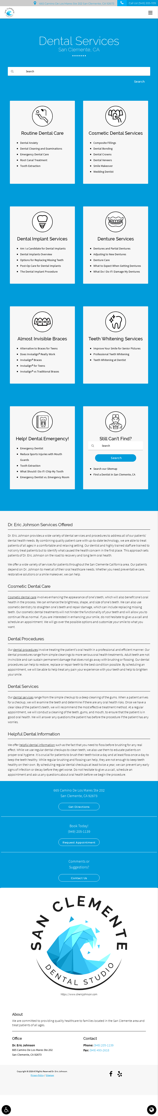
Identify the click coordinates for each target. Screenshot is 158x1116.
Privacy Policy (37, 1075)
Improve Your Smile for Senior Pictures (117, 348)
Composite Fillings (104, 143)
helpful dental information (37, 745)
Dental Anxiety (29, 143)
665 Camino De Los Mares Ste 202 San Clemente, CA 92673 (76, 3)
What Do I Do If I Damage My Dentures (116, 271)
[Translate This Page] (151, 1109)
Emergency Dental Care (34, 154)
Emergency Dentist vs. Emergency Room (44, 477)
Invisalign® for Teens (32, 366)
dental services (23, 697)
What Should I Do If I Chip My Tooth (42, 471)
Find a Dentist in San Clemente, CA (114, 474)
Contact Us (79, 878)
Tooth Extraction (30, 166)
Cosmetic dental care (22, 597)
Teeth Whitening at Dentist (109, 360)
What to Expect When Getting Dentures (117, 266)
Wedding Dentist (103, 171)
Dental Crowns (102, 154)
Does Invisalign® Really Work (37, 354)
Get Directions (79, 806)
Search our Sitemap (105, 469)
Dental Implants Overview (36, 254)
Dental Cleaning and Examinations (41, 148)
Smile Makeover (103, 166)
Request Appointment (79, 842)
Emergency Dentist (31, 448)
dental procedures (25, 650)
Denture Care (101, 260)
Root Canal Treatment (33, 160)
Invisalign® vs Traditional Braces (39, 371)
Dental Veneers (102, 160)
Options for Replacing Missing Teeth (42, 260)
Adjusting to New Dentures (109, 254)
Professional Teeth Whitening (111, 354)
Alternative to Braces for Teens (39, 348)
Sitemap (50, 1075)
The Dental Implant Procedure (39, 271)
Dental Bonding (103, 148)
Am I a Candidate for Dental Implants (43, 248)
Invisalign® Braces (31, 360)
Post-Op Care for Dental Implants (40, 266)
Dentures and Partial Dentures (111, 248)
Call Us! (142, 3)
